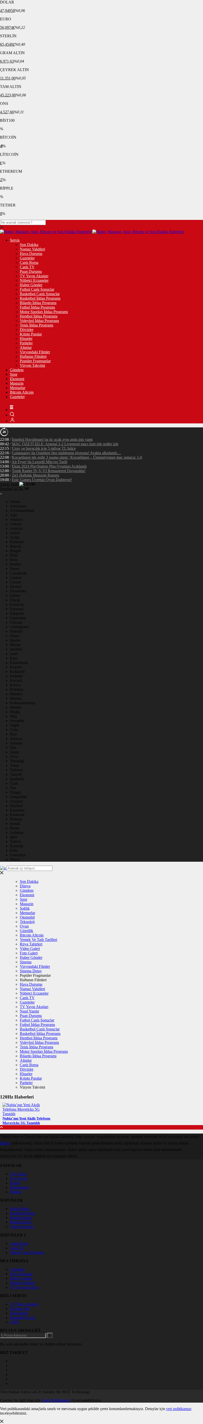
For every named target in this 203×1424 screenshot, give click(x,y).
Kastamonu (19, 662)
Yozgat (15, 792)
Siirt (13, 747)
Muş (13, 716)
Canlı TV (27, 267)
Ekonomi (17, 379)
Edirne (15, 595)
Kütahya (16, 689)
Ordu (14, 730)
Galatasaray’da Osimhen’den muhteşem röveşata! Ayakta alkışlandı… (66, 453)
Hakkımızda (19, 1187)
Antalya (16, 528)
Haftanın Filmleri (33, 356)
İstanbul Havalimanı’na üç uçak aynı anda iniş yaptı (52, 439)
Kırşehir (16, 676)
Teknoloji (27, 922)
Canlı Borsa (29, 262)
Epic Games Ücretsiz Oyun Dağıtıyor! (42, 480)
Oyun (24, 926)
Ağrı (13, 515)
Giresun (16, 622)
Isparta (15, 640)
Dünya (25, 886)
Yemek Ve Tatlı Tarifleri (38, 939)
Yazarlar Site (20, 1308)
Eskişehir (17, 613)
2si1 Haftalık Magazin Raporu (35, 475)
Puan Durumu (31, 271)
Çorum (15, 582)
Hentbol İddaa (21, 1218)
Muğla (15, 712)
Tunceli (16, 774)
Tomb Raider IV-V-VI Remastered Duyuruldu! (48, 471)
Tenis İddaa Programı (36, 325)
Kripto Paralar (31, 334)
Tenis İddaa (19, 1313)
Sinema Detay (31, 971)
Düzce (15, 859)
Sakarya (16, 738)
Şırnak (15, 823)
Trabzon (16, 770)
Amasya (16, 519)
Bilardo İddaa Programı (38, 303)
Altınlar (26, 347)
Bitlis (14, 555)
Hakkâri (16, 631)
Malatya (16, 694)
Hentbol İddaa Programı (38, 316)
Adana (15, 501)
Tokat (14, 765)
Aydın (15, 537)
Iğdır (13, 837)
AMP (14, 1322)
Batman (16, 819)
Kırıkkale (17, 815)
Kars (13, 658)
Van (13, 788)
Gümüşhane (19, 627)
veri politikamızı (178, 1409)
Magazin (17, 383)
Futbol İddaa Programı (37, 307)
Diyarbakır (18, 591)
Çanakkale (18, 573)
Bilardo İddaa (20, 1222)
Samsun (16, 743)
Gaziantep (18, 618)
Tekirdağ (17, 761)
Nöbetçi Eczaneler (34, 280)
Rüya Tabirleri (31, 944)
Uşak (14, 783)
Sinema (25, 962)
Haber (5, 1143)
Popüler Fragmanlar (35, 361)
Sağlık (25, 908)
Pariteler (26, 343)
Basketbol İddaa (22, 1213)
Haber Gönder (31, 285)
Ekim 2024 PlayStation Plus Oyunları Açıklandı (49, 466)
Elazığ (15, 600)
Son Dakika (29, 245)
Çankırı (16, 577)
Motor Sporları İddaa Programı (44, 312)
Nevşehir (17, 721)
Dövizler (26, 329)
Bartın (15, 828)
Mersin (15, 645)
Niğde (15, 725)
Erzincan (17, 604)
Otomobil (27, 917)
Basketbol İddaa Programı (40, 298)
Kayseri (16, 667)
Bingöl (15, 551)
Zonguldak (18, 797)
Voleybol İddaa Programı (39, 321)
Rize (13, 734)
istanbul (16, 649)
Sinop (14, 752)
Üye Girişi (18, 1174)
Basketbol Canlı (22, 1317)
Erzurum (17, 609)
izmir (14, 653)
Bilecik (15, 546)
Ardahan (17, 832)
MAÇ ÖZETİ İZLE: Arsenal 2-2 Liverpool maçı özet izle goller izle (65, 444)
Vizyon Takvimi (32, 365)
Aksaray (16, 801)
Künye (15, 1183)
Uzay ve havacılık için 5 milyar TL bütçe (44, 448)
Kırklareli (17, 671)
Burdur (15, 564)
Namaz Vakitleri (32, 249)
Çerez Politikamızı (55, 1400)
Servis (15, 240)
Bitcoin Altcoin (22, 392)
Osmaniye (18, 855)
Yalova (15, 841)
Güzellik (26, 931)
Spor (13, 374)
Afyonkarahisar (22, 510)
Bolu (14, 560)
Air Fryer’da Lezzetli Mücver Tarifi (39, 462)
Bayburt (16, 806)
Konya (15, 685)
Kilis (13, 850)
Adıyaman (18, 506)
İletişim (15, 1192)
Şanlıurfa (17, 779)
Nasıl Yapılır (29, 1011)
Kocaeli (16, 680)
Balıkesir (17, 542)
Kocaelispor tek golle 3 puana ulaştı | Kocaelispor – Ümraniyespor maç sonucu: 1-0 (77, 457)
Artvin (15, 533)
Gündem (17, 370)
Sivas (14, 756)
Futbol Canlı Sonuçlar (37, 289)
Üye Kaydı (18, 1178)
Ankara (16, 524)
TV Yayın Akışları (34, 276)
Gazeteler (27, 258)
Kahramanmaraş (22, 703)
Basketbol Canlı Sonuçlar (40, 294)
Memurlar (17, 388)
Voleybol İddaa (22, 1226)
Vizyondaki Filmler (35, 352)
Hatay (14, 636)
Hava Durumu (31, 253)
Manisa (15, 698)
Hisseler (26, 338)
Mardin (15, 707)
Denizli (15, 586)
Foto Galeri (29, 953)
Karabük (17, 846)
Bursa (14, 569)
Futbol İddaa (20, 1209)
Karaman (17, 810)
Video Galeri (30, 948)
